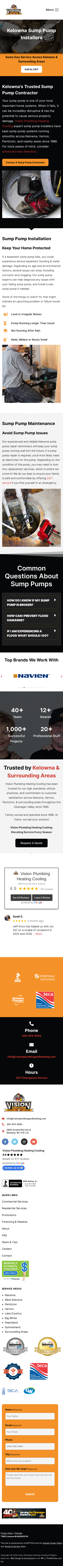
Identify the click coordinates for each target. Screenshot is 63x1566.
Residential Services (14, 1208)
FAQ (4, 1235)
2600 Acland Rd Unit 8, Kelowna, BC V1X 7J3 (19, 1131)
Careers (7, 1248)
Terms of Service (12, 1546)
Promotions (9, 1215)
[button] (31, 602)
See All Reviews (21, 897)
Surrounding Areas (16, 1331)
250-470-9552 (31, 1035)
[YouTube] (33, 1141)
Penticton (11, 1304)
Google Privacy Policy (52, 1543)
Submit (30, 1494)
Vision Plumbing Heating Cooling (23, 1150)
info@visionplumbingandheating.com (26, 1118)
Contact (7, 1255)
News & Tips (9, 1242)
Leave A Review (42, 897)
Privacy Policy (7, 1533)
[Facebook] (5, 1141)
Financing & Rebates (14, 1221)
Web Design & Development (23, 1558)
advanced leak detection (19, 151)
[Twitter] (14, 1141)
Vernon (9, 1308)
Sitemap (18, 1533)
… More (37, 933)
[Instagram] (24, 1141)
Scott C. (18, 916)
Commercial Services (15, 1201)
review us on (12, 1167)
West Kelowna (13, 1299)
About (5, 1228)
